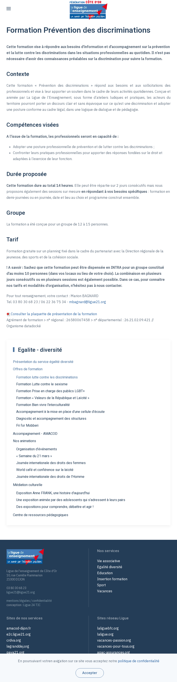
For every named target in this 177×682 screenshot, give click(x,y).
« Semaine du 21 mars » (34, 456)
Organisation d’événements (36, 449)
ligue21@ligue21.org (20, 592)
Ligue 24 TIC (32, 605)
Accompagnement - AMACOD (35, 433)
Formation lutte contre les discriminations (47, 377)
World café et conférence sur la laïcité (44, 469)
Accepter (89, 673)
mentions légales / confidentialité (29, 601)
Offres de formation (28, 369)
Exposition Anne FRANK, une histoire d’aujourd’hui (53, 493)
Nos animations (24, 441)
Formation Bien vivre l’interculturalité (43, 404)
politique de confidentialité (138, 661)
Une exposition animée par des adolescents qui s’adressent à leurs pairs (70, 500)
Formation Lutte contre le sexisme (42, 384)
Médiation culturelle (27, 485)
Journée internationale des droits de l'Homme (50, 476)
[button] (8, 8)
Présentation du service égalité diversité (43, 361)
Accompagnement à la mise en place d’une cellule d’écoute (60, 411)
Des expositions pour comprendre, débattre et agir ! (55, 506)
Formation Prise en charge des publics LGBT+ (50, 391)
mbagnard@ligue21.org (87, 302)
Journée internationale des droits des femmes (51, 463)
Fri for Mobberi (27, 425)
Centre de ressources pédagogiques (40, 515)
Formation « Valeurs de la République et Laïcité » (52, 398)
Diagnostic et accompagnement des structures (51, 418)
